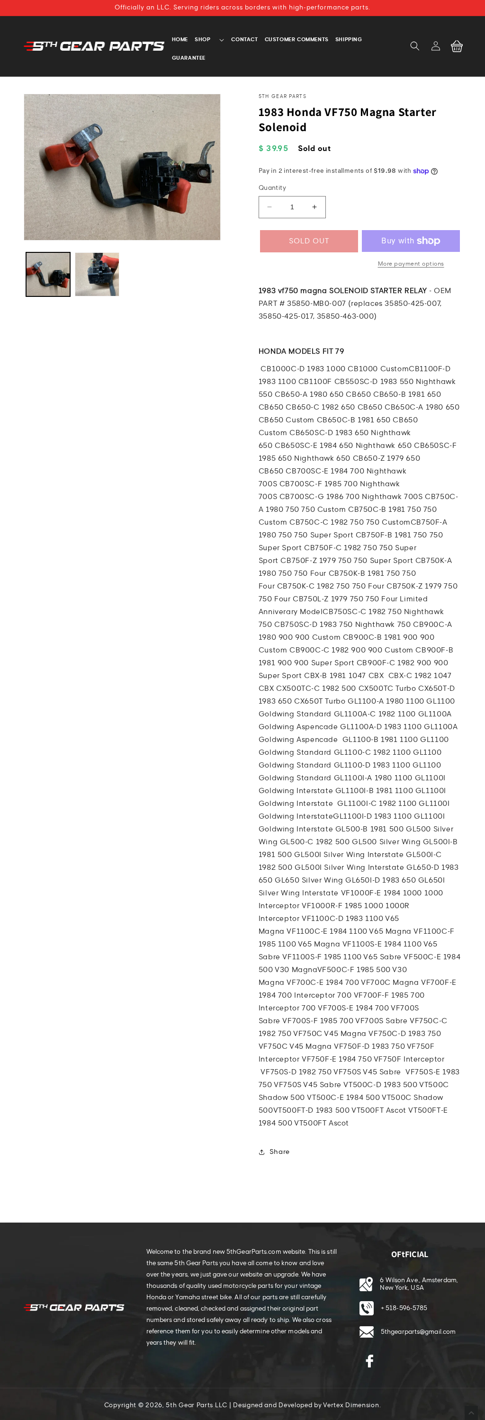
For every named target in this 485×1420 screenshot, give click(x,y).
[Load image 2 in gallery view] (97, 274)
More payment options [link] (411, 263)
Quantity (272, 188)
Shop (202, 39)
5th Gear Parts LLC (196, 1405)
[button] (414, 46)
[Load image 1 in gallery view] (48, 274)
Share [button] (279, 1152)
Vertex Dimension (351, 1405)
